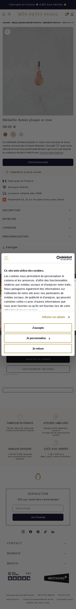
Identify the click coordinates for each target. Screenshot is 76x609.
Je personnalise (36, 338)
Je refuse (38, 348)
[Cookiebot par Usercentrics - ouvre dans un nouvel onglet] (56, 258)
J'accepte (38, 327)
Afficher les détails (53, 316)
